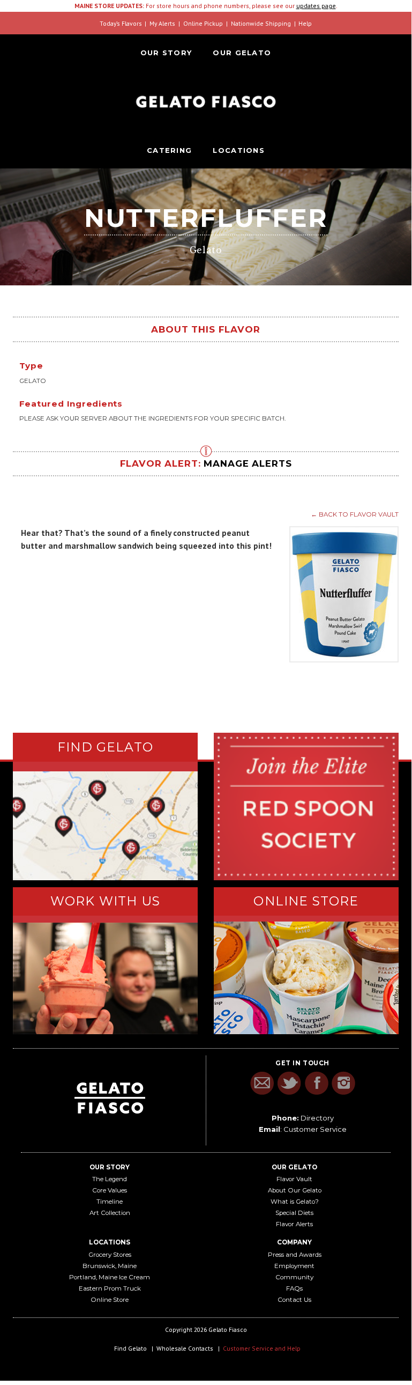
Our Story (166, 52)
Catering (169, 150)
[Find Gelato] (105, 825)
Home (205, 101)
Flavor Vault (294, 1179)
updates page (316, 6)
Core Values (109, 1190)
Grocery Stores (109, 1254)
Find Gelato (130, 1348)
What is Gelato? (295, 1201)
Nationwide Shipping (261, 23)
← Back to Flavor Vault (355, 514)
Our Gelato (242, 52)
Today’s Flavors (121, 23)
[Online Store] (306, 978)
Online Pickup (203, 23)
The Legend (109, 1179)
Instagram (344, 1083)
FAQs (294, 1288)
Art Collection (109, 1213)
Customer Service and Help (262, 1348)
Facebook (316, 1083)
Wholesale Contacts (184, 1348)
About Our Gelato (294, 1190)
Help (305, 23)
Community (294, 1277)
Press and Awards (294, 1254)
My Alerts (162, 23)
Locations (239, 150)
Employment (294, 1266)
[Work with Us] (105, 978)
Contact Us (294, 1299)
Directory (317, 1118)
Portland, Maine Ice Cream (109, 1277)
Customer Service (315, 1129)
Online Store (110, 1299)
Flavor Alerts (294, 1224)
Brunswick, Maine (110, 1266)
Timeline (109, 1201)
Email (262, 1083)
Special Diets (294, 1213)
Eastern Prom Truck (110, 1288)
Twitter (289, 1083)
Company (294, 1242)
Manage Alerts (247, 463)
